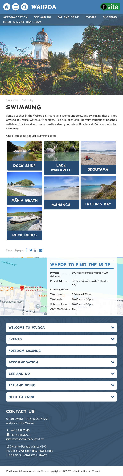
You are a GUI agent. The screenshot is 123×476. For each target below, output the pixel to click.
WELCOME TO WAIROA (27, 327)
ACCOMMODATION (23, 362)
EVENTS (15, 339)
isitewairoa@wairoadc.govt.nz (25, 439)
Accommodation (15, 17)
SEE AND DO (19, 374)
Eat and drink (68, 17)
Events (91, 17)
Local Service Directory (22, 21)
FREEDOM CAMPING (25, 351)
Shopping (110, 17)
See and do (42, 17)
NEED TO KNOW (22, 397)
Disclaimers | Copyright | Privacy (26, 455)
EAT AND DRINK (22, 385)
